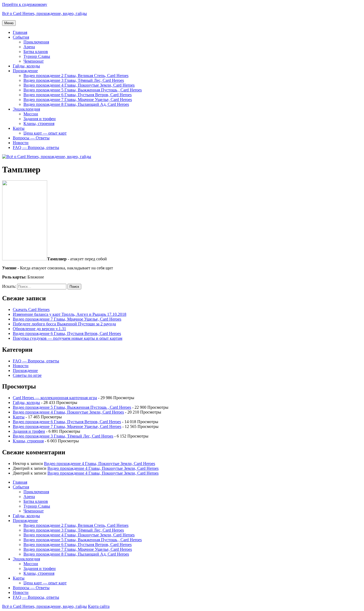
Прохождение (25, 70)
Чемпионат (33, 61)
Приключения (36, 42)
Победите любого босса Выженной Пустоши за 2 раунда (64, 324)
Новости (21, 142)
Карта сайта (99, 606)
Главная (20, 32)
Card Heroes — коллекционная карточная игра (55, 397)
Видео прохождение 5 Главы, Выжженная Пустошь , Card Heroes (82, 90)
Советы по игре (27, 375)
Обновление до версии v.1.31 (39, 328)
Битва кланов (35, 51)
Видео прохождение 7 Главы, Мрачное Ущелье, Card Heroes (77, 99)
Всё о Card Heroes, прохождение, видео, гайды (44, 13)
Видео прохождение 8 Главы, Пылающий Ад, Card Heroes (76, 104)
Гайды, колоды (26, 66)
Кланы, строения (38, 123)
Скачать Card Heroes (31, 309)
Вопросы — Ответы (31, 138)
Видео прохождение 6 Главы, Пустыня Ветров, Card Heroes (77, 94)
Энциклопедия (26, 109)
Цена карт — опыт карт (45, 133)
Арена (29, 46)
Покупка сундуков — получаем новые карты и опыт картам (67, 338)
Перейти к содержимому (24, 4)
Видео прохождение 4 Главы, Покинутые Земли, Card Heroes (79, 85)
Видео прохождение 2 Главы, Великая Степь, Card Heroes (75, 75)
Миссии (30, 114)
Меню (9, 23)
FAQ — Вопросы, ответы (36, 147)
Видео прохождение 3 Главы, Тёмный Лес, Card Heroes (73, 80)
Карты (19, 128)
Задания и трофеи (39, 118)
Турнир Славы (36, 56)
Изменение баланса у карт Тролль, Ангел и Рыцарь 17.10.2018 (69, 314)
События (21, 37)
